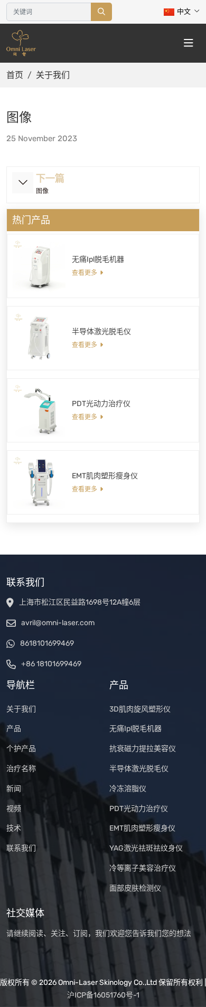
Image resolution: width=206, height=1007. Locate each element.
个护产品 (21, 748)
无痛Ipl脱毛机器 (98, 259)
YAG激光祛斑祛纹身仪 (146, 848)
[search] (101, 12)
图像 (42, 191)
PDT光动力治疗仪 (101, 403)
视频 (13, 808)
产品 (13, 728)
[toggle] (188, 43)
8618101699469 (47, 643)
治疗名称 (21, 768)
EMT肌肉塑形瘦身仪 (105, 475)
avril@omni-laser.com (58, 622)
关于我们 (21, 709)
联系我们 (21, 848)
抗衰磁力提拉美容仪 (142, 748)
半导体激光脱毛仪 (101, 331)
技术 (13, 828)
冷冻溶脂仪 (127, 788)
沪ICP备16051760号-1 (103, 995)
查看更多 (84, 273)
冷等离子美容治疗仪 (142, 868)
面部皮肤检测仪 (135, 888)
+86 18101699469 (51, 663)
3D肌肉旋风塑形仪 (140, 709)
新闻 (13, 788)
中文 (184, 11)
